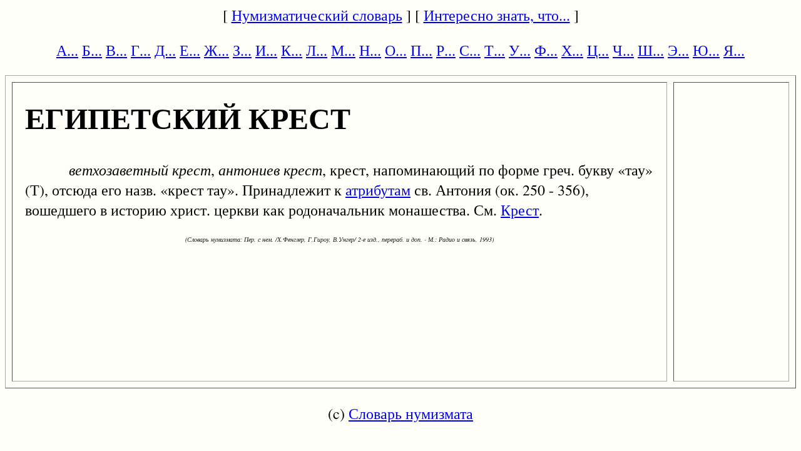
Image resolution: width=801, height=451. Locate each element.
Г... (141, 50)
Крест (520, 210)
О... (396, 50)
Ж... (216, 50)
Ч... (623, 50)
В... (116, 50)
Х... (572, 50)
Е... (190, 50)
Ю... (706, 50)
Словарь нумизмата (411, 413)
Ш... (651, 50)
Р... (446, 50)
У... (520, 50)
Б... (92, 50)
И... (266, 50)
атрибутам (378, 190)
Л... (316, 50)
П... (421, 50)
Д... (165, 50)
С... (470, 50)
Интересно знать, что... (497, 15)
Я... (734, 50)
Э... (678, 50)
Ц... (598, 50)
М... (343, 50)
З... (242, 50)
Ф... (546, 50)
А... (67, 50)
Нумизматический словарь (317, 15)
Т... (494, 50)
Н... (370, 50)
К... (291, 50)
